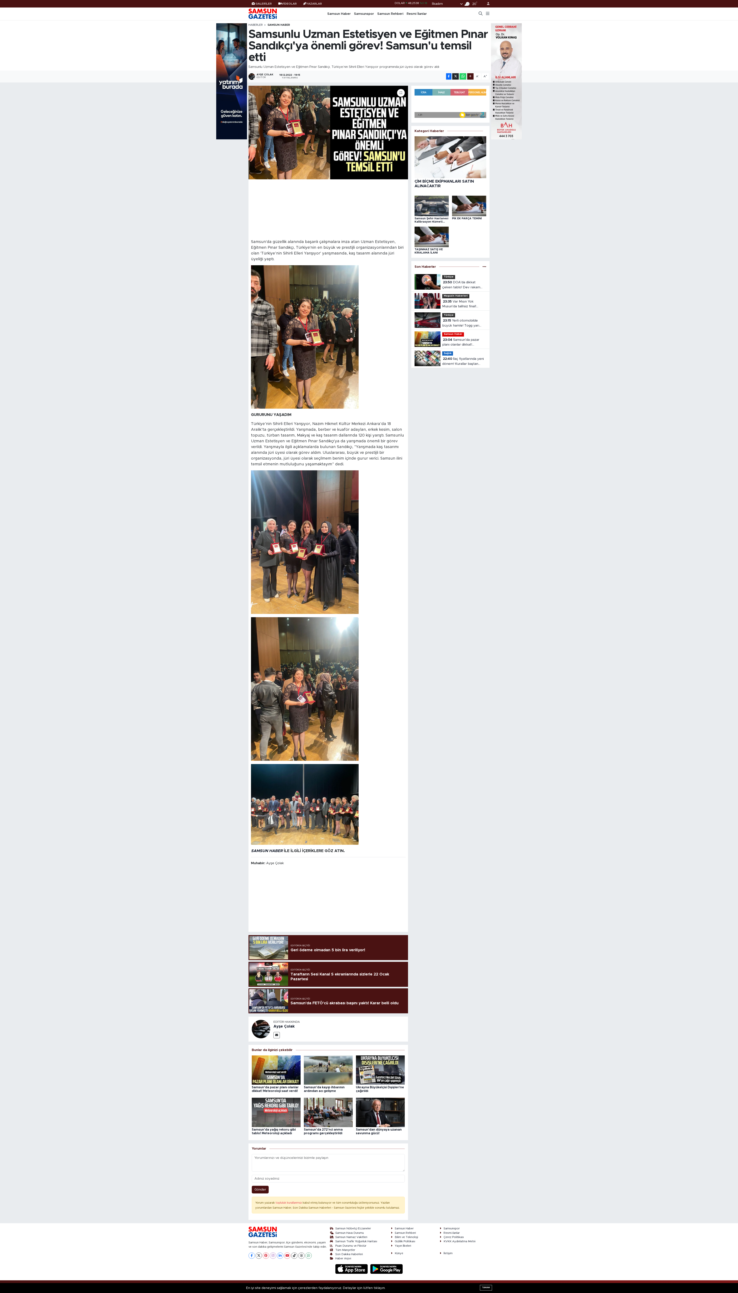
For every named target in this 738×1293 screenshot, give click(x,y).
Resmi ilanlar (452, 1232)
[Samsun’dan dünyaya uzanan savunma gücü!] (380, 1112)
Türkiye (449, 277)
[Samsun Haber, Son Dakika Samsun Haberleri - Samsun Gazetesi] (262, 14)
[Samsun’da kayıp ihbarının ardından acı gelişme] (328, 1070)
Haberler (255, 25)
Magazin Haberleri (456, 296)
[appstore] (352, 1268)
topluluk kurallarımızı (289, 1202)
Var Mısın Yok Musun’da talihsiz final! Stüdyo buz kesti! (459, 304)
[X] (259, 1255)
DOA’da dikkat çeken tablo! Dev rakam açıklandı (461, 285)
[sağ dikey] (506, 81)
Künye (399, 1253)
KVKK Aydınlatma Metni (459, 1241)
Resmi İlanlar (417, 13)
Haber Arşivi (343, 1258)
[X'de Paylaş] (455, 76)
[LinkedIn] (280, 1255)
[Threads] (301, 1255)
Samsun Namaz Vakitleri (351, 1237)
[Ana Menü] (488, 13)
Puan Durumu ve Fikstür (350, 1245)
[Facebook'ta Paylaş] (448, 76)
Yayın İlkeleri (403, 1245)
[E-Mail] (276, 1035)
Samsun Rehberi (390, 13)
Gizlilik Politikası (405, 1241)
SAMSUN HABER (267, 851)
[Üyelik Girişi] (487, 3)
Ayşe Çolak (284, 1026)
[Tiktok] (294, 1255)
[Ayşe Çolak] (261, 1029)
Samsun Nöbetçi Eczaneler (353, 1228)
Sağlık (447, 353)
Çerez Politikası (454, 1237)
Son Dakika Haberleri (349, 1254)
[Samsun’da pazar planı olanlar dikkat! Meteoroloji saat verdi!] (276, 1070)
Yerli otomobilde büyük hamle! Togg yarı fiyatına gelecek (460, 323)
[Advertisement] (328, 209)
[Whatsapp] (308, 1255)
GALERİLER (263, 3)
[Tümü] (484, 266)
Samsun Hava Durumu (349, 1232)
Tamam (486, 1287)
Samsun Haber (339, 13)
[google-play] (387, 1268)
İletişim (448, 1253)
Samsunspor (364, 13)
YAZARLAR (314, 3)
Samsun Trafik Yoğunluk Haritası (356, 1241)
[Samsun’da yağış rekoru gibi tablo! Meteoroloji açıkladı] (276, 1112)
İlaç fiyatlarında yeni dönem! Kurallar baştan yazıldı (463, 361)
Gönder (260, 1189)
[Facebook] (251, 1255)
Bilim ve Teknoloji (406, 1237)
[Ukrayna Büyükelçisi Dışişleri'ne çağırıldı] (380, 1070)
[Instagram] (273, 1255)
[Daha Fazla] (470, 76)
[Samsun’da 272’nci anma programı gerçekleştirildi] (328, 1112)
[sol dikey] (231, 81)
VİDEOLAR (289, 3)
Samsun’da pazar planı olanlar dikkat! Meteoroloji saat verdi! (460, 342)
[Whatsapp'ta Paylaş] (463, 76)
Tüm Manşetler (345, 1250)
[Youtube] (287, 1255)
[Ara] (480, 13)
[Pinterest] (266, 1255)
